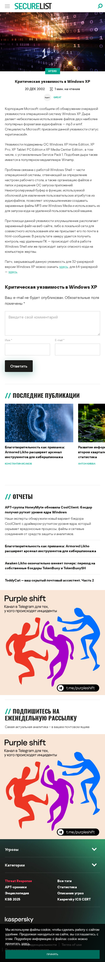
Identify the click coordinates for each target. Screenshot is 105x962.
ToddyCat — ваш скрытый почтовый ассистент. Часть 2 (49, 580)
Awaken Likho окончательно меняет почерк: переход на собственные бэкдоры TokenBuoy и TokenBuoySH (50, 565)
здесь (63, 266)
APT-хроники (16, 887)
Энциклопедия (17, 893)
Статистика (67, 887)
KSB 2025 (12, 899)
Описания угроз (70, 893)
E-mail (59, 340)
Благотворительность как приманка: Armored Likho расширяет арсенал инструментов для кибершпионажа (35, 452)
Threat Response (18, 881)
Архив (52, 71)
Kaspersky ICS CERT (74, 899)
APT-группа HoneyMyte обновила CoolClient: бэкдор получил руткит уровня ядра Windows (48, 509)
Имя (8, 340)
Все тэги (64, 881)
